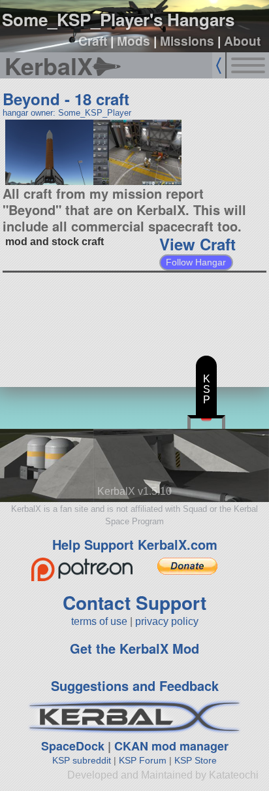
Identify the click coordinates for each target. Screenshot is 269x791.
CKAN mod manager (171, 745)
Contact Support (134, 602)
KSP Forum (142, 760)
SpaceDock (72, 745)
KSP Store (195, 760)
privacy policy (166, 621)
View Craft (197, 244)
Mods (133, 40)
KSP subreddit (81, 760)
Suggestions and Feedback (135, 685)
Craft (92, 40)
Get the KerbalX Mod (134, 648)
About (242, 40)
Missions (187, 40)
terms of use (99, 621)
